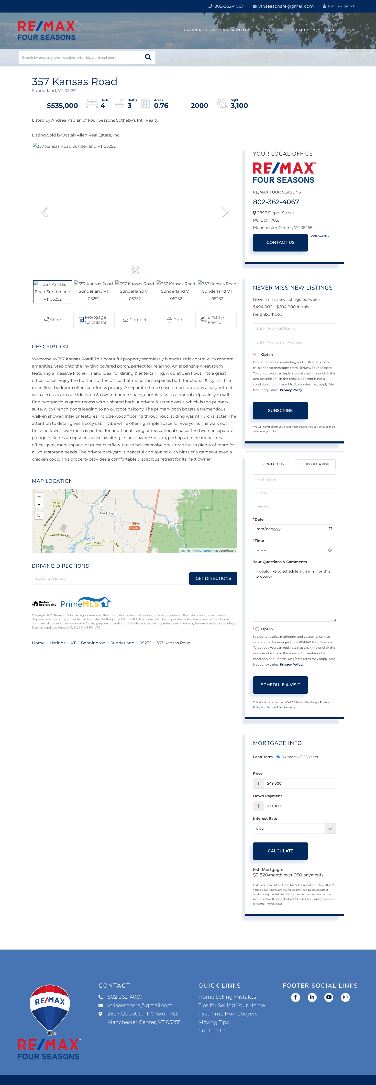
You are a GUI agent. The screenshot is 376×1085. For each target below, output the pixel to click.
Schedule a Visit (315, 464)
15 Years (311, 757)
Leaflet (185, 550)
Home (38, 643)
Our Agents (320, 235)
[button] (148, 57)
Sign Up (351, 6)
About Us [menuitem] (339, 30)
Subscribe (280, 410)
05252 (145, 643)
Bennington (93, 643)
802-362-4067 (228, 6)
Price (257, 773)
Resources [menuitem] (304, 30)
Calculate (280, 851)
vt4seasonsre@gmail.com (285, 6)
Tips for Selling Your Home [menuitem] (231, 1005)
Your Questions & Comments (280, 561)
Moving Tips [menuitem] (213, 1022)
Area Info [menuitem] (235, 30)
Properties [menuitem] (197, 30)
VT (73, 643)
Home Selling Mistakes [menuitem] (227, 997)
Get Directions (213, 578)
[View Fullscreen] (39, 515)
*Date (258, 519)
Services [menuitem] (268, 30)
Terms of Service (277, 707)
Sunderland (122, 643)
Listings (57, 643)
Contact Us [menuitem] (212, 1031)
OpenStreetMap (206, 550)
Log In (333, 6)
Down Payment (267, 796)
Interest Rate (265, 818)
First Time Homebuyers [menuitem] (228, 1014)
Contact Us (280, 242)
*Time (258, 540)
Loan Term (263, 757)
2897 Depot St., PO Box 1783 (144, 1018)
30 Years (289, 757)
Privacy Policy (291, 390)
